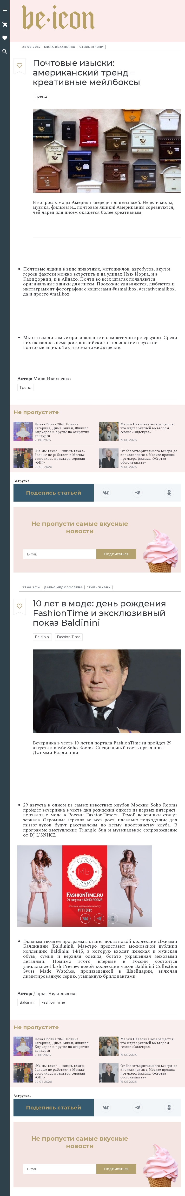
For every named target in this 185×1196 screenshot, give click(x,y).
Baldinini (42, 637)
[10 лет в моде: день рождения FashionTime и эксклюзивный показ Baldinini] (19, 606)
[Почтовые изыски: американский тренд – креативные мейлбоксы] (19, 66)
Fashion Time (68, 637)
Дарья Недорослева (63, 587)
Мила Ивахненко (59, 47)
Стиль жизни (91, 47)
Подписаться (116, 554)
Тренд (41, 96)
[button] (5, 11)
